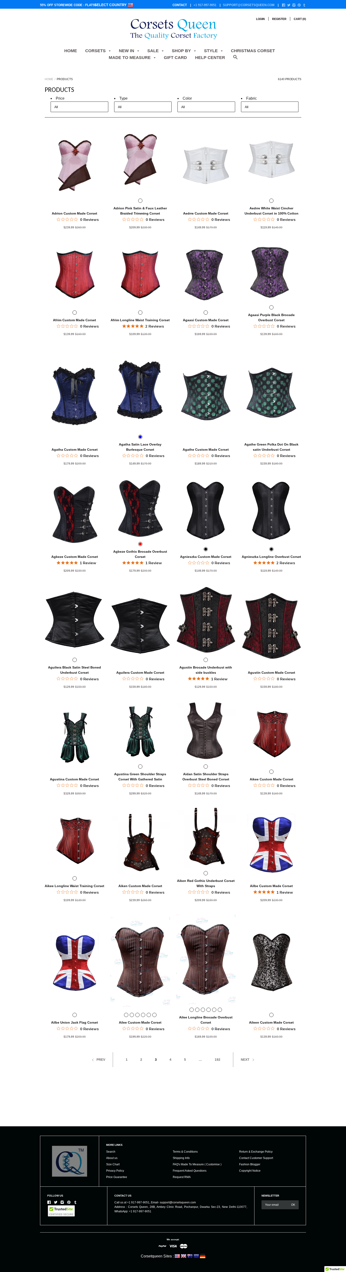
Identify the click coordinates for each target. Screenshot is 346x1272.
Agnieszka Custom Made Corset (205, 557)
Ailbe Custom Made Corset (271, 886)
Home (70, 50)
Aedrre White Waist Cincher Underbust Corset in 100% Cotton (271, 210)
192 (217, 1059)
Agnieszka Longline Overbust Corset (271, 557)
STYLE (211, 50)
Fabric (251, 98)
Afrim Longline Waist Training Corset (140, 320)
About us (111, 1158)
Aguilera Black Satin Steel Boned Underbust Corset (74, 669)
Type (123, 98)
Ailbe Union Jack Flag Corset (74, 1022)
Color (187, 98)
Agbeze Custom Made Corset (74, 557)
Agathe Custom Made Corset (206, 449)
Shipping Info (181, 1158)
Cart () (300, 19)
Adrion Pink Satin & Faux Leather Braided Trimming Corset (140, 210)
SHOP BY (182, 50)
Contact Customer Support (256, 1158)
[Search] (235, 59)
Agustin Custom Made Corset (271, 672)
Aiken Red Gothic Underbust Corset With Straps (206, 883)
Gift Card (175, 57)
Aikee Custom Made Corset (271, 779)
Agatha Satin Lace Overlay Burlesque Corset (140, 446)
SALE (153, 50)
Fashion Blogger (249, 1164)
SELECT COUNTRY (111, 5)
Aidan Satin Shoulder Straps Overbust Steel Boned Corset (205, 776)
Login (260, 19)
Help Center (210, 57)
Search (110, 1151)
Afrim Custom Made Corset (74, 320)
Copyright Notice (250, 1170)
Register (279, 19)
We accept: (173, 1239)
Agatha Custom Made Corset (75, 449)
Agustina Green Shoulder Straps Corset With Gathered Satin (140, 776)
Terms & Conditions (185, 1151)
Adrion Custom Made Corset (74, 213)
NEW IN (127, 50)
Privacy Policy (115, 1170)
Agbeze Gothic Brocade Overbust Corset (140, 554)
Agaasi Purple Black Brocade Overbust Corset (271, 317)
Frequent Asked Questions (189, 1170)
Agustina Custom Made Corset (74, 779)
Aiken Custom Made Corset (140, 886)
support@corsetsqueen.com (248, 5)
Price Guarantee (116, 1177)
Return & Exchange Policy (256, 1151)
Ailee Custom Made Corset (140, 1022)
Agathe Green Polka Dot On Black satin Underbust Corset (271, 446)
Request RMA (182, 1177)
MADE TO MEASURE (130, 57)
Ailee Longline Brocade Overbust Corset (206, 1019)
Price (60, 98)
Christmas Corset (253, 50)
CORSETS (96, 50)
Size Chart (113, 1164)
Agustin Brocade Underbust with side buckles (205, 669)
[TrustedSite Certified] (61, 1211)
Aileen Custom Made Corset (271, 1022)
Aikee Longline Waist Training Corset (74, 886)
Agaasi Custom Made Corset (206, 320)
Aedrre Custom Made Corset (205, 213)
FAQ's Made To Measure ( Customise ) (197, 1164)
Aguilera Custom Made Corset (140, 672)
